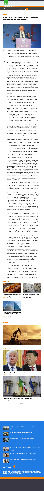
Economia (5, 14)
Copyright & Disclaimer (7, 484)
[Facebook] (4, 53)
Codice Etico (14, 484)
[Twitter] (4, 56)
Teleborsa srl (15, 477)
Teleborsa (16, 6)
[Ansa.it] (6, 3)
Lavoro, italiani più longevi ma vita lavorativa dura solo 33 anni (22, 438)
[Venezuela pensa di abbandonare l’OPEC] (22, 335)
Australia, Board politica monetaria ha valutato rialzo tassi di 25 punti (23, 426)
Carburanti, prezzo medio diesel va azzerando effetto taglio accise (22, 459)
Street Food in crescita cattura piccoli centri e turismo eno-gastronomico (12, 295)
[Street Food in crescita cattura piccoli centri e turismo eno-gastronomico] (12, 288)
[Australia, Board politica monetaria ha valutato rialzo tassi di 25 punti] (6, 428)
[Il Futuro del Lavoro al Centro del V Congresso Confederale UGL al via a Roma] (22, 36)
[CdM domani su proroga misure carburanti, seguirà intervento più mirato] (22, 386)
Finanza (4, 316)
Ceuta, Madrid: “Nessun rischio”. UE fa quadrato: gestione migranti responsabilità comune (25, 448)
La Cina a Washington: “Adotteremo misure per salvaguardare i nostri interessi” (19, 372)
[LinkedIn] (4, 59)
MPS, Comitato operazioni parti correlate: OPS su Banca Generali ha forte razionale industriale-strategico (31, 296)
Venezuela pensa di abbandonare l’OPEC (11, 347)
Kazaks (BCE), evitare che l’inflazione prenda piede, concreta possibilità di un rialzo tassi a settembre (12, 313)
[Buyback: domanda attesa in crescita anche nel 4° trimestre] (6, 434)
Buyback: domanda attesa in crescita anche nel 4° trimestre (21, 432)
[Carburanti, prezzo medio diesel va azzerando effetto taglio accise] (6, 461)
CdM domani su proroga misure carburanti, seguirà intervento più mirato (17, 398)
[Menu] (4, 8)
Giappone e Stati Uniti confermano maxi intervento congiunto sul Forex (23, 453)
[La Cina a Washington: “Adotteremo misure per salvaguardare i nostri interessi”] (22, 360)
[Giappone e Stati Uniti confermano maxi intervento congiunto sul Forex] (6, 455)
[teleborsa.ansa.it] (22, 8)
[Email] (4, 61)
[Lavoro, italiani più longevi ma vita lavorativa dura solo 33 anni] (6, 440)
